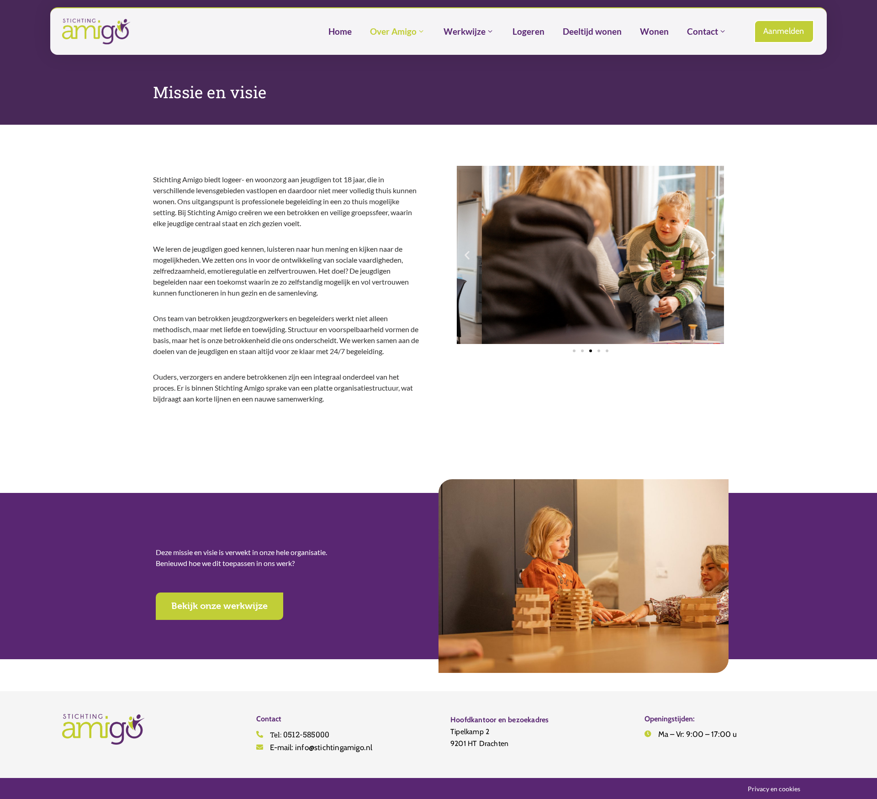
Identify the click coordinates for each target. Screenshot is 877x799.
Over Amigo (393, 31)
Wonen (654, 31)
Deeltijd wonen (592, 31)
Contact (702, 31)
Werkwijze (465, 31)
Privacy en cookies (774, 789)
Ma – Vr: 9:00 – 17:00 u (697, 734)
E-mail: (321, 747)
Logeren (528, 31)
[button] (467, 255)
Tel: (299, 734)
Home (340, 31)
